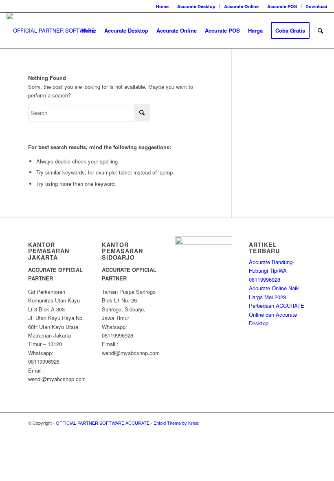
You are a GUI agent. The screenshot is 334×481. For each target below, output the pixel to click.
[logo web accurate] (60, 31)
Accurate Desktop (196, 6)
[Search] (320, 31)
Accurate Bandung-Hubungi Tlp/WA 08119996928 (271, 270)
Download (316, 6)
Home (162, 6)
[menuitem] (162, 6)
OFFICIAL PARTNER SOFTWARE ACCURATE (102, 422)
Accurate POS (282, 6)
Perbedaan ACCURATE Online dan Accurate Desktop (276, 314)
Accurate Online (241, 6)
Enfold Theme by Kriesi (176, 422)
